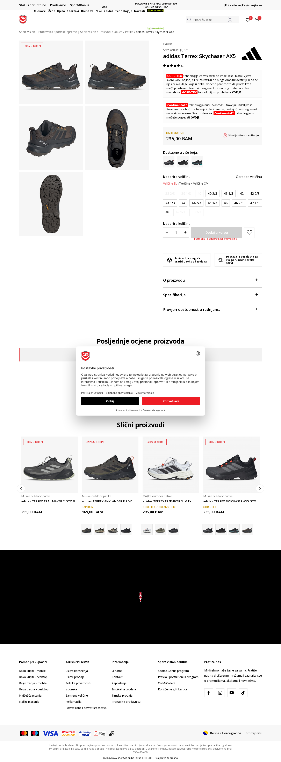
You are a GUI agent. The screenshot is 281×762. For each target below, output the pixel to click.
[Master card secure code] (69, 733)
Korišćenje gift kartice (172, 689)
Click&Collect (166, 683)
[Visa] (50, 733)
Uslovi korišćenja (76, 671)
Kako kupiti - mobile (32, 671)
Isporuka (71, 689)
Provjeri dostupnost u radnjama (192, 309)
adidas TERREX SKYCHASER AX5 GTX (229, 501)
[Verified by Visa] (85, 733)
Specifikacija (174, 294)
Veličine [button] (185, 183)
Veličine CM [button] (200, 183)
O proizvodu (174, 280)
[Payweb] (100, 733)
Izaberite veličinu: (177, 177)
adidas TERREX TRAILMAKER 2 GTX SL (48, 501)
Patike (167, 44)
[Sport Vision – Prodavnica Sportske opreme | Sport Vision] (23, 19)
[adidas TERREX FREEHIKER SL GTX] (171, 465)
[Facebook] (208, 693)
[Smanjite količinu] (166, 232)
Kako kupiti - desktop (33, 677)
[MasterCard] (24, 733)
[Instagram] (220, 693)
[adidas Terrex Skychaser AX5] (221, 529)
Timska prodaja (122, 695)
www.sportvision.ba (122, 758)
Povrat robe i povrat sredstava (86, 708)
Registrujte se (252, 5)
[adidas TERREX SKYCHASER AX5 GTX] (231, 465)
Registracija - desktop (34, 689)
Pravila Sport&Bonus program (178, 677)
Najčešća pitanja (30, 695)
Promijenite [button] (253, 733)
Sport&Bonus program (173, 671)
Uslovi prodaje (75, 677)
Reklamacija (73, 702)
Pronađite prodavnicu (126, 702)
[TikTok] (243, 693)
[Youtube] (232, 693)
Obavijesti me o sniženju (243, 135)
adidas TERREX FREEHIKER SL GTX (167, 501)
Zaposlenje (119, 683)
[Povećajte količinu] (185, 232)
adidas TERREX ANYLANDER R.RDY (107, 501)
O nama (117, 671)
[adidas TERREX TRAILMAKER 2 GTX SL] (49, 465)
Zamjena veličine (76, 695)
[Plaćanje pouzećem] (112, 733)
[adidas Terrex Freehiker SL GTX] (160, 529)
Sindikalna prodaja (124, 689)
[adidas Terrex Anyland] (112, 529)
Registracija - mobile (33, 683)
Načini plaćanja (29, 702)
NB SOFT (149, 758)
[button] (47, 11)
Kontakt (117, 677)
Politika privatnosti (78, 683)
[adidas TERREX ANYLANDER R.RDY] (110, 465)
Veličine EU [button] (170, 183)
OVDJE (236, 92)
